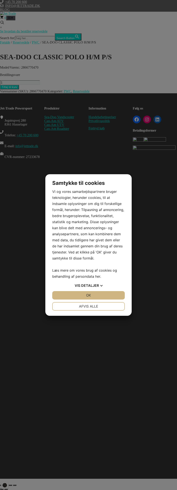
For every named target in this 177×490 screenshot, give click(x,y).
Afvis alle (88, 306)
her (97, 276)
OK (88, 295)
